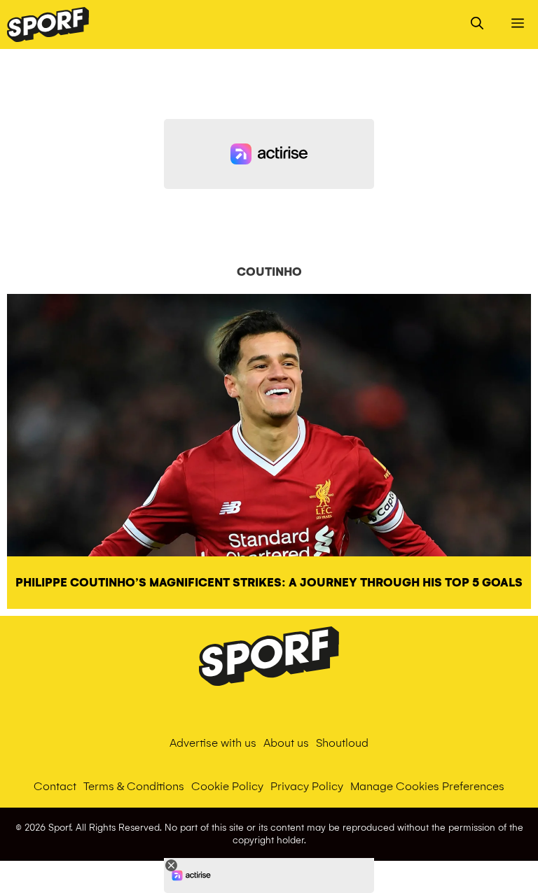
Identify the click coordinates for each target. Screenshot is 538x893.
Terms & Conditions (133, 786)
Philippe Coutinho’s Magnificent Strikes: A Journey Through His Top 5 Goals (269, 582)
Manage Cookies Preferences (427, 786)
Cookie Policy (227, 786)
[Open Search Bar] (477, 24)
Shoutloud (342, 743)
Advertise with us (213, 743)
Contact (55, 786)
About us (286, 743)
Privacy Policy (306, 786)
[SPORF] (48, 24)
